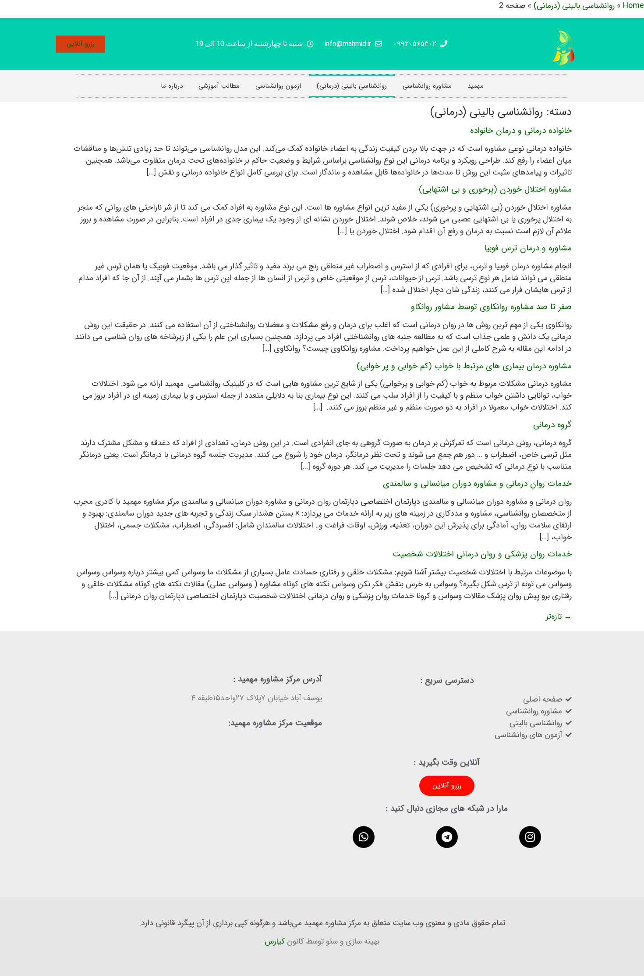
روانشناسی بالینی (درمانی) (352, 86)
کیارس (275, 941)
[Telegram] (447, 837)
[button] (80, 44)
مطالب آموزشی (219, 86)
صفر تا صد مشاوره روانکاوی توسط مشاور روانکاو (491, 306)
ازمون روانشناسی (278, 86)
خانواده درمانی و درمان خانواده (521, 130)
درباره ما (172, 86)
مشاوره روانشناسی (427, 86)
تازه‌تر (559, 616)
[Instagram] (530, 837)
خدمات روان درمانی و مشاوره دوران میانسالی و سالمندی (477, 483)
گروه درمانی (552, 424)
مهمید (475, 86)
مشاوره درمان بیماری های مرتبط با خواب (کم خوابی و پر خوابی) (464, 366)
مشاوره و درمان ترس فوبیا (528, 248)
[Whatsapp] (364, 837)
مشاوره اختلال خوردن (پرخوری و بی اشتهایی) (495, 189)
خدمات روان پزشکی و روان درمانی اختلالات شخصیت (482, 554)
